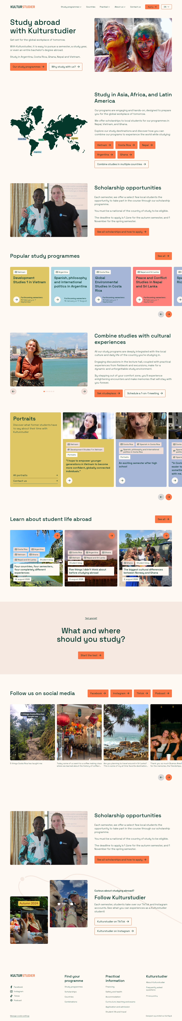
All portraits (20, 475)
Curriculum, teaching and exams (120, 1002)
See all (161, 256)
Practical (104, 7)
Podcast (160, 693)
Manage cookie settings (19, 1016)
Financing (110, 987)
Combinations (71, 1002)
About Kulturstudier (155, 982)
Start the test (89, 655)
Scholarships (71, 991)
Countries (90, 7)
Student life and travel (116, 1012)
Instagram (119, 693)
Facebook (96, 693)
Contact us (135, 7)
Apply (150, 7)
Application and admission (118, 1007)
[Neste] (169, 314)
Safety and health (114, 991)
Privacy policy (152, 996)
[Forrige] (13, 391)
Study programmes (70, 7)
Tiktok (140, 693)
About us (119, 7)
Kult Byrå (168, 1016)
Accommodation (113, 997)
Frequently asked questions (154, 988)
